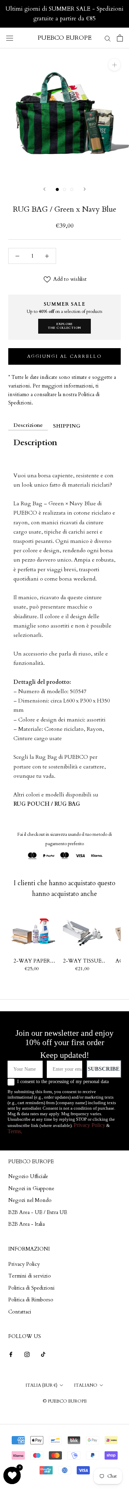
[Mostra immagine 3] (71, 189)
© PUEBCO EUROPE (65, 1401)
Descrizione (28, 425)
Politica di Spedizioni (31, 1287)
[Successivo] (85, 189)
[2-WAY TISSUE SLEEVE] (82, 931)
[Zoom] (114, 65)
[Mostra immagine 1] (57, 189)
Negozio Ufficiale (28, 1176)
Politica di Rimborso (30, 1299)
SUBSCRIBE (104, 1069)
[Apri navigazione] (9, 38)
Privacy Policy (89, 1125)
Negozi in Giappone (31, 1188)
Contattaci (19, 1311)
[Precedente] (44, 189)
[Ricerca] (108, 38)
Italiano (85, 1385)
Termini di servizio (29, 1275)
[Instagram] (27, 1354)
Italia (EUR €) (41, 1385)
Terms (14, 1131)
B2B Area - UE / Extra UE (37, 1212)
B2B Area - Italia (26, 1224)
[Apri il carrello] (120, 38)
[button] (12, 1475)
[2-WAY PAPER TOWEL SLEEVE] (32, 931)
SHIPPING (66, 425)
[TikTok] (43, 1354)
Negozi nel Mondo (30, 1200)
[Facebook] (10, 1354)
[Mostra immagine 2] (64, 189)
